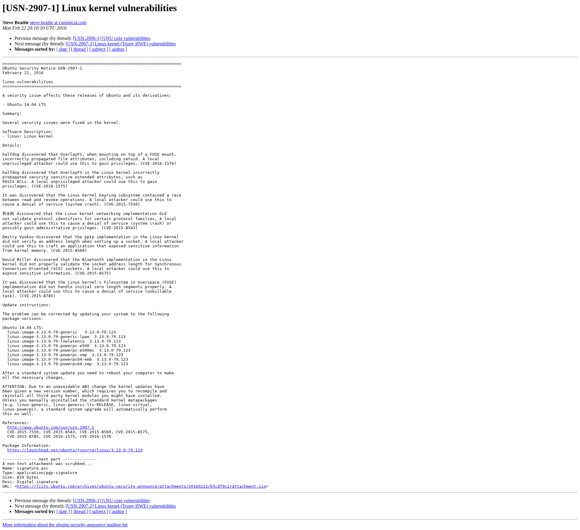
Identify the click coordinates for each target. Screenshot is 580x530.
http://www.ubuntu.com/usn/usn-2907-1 (50, 427)
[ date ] (63, 49)
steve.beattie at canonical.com (58, 22)
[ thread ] (79, 49)
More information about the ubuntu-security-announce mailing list (64, 524)
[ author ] (118, 49)
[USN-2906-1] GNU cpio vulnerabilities (111, 38)
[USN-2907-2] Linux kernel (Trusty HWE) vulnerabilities (121, 43)
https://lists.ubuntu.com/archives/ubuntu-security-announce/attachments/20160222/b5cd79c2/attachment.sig (141, 486)
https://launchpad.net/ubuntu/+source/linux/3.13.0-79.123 (75, 450)
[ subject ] (98, 49)
